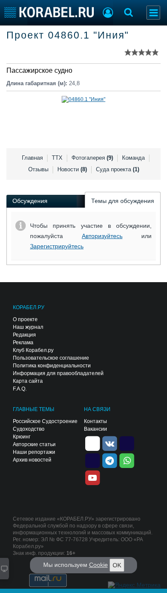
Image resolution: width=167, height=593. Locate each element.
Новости (72, 169)
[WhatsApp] (126, 460)
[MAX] (92, 460)
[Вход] (108, 13)
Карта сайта (28, 381)
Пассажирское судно (39, 70)
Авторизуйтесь (102, 235)
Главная (32, 158)
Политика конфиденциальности (52, 366)
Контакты (95, 421)
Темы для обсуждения (122, 200)
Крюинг (21, 437)
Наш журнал (28, 327)
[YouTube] (92, 477)
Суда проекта (117, 169)
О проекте (25, 319)
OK (117, 565)
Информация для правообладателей (58, 373)
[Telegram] (109, 460)
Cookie (98, 564)
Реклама (23, 343)
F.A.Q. (20, 389)
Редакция (24, 335)
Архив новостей (32, 460)
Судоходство (29, 429)
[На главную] (49, 12)
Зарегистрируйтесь (57, 246)
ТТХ (57, 158)
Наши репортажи (34, 452)
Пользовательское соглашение (51, 358)
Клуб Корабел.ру (33, 350)
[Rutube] (126, 442)
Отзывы (38, 169)
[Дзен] (92, 442)
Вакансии (95, 429)
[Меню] (153, 13)
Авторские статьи (34, 444)
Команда (133, 158)
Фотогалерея (92, 158)
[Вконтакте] (109, 442)
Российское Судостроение (45, 421)
